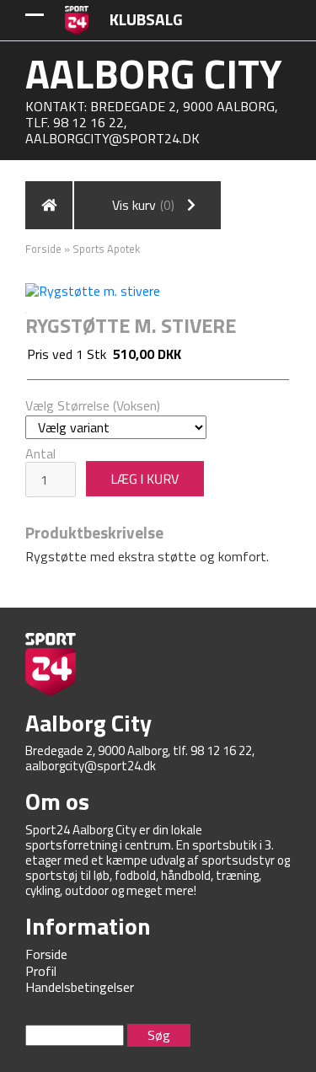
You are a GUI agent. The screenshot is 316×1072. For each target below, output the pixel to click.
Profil (40, 971)
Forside (43, 248)
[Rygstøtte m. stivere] (92, 289)
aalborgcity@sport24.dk (112, 138)
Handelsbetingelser (79, 987)
